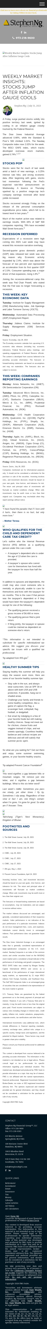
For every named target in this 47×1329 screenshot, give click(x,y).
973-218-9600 (25, 37)
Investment (10, 1186)
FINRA (27, 1292)
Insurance (10, 1192)
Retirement (10, 1183)
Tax (6, 1194)
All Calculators (12, 1209)
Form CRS (15, 1216)
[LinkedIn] (25, 32)
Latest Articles (11, 1203)
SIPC (32, 1292)
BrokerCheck (33, 1220)
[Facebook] (21, 32)
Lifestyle (9, 1200)
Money (8, 1197)
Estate (8, 1189)
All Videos (9, 1206)
